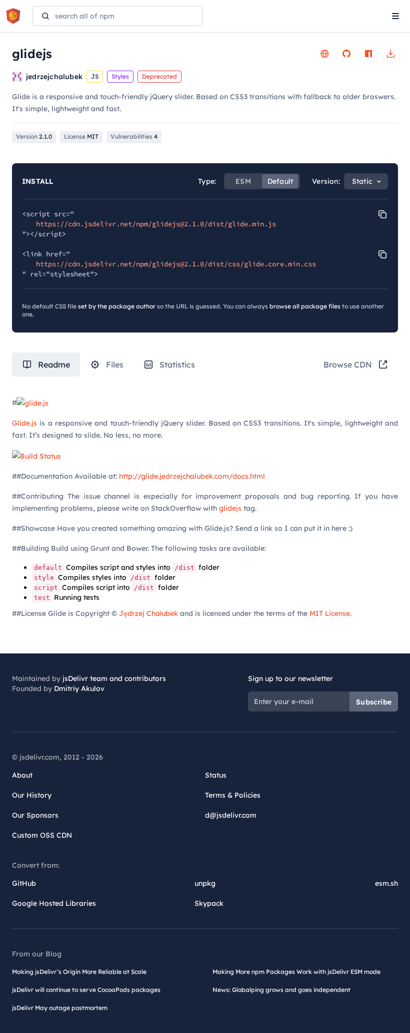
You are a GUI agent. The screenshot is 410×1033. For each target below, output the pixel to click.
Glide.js (24, 423)
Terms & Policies (232, 795)
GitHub (24, 883)
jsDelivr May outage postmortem (60, 1007)
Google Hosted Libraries (54, 903)
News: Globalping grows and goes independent (281, 989)
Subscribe (374, 702)
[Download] (391, 54)
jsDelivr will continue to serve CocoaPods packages (86, 989)
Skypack (209, 903)
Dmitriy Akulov (79, 688)
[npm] (369, 54)
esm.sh (386, 883)
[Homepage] (325, 54)
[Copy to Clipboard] (382, 214)
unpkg (205, 883)
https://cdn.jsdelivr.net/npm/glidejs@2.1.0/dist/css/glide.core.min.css (176, 263)
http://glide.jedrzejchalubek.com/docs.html (192, 476)
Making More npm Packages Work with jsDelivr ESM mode (296, 971)
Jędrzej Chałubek (148, 613)
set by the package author (117, 306)
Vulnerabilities (134, 136)
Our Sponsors (35, 815)
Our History (32, 795)
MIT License (330, 613)
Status (215, 775)
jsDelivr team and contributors (114, 678)
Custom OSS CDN (42, 835)
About (22, 775)
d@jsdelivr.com (230, 815)
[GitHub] (347, 54)
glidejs (230, 508)
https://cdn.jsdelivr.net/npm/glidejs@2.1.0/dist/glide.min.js (156, 223)
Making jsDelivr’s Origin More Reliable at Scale (79, 971)
